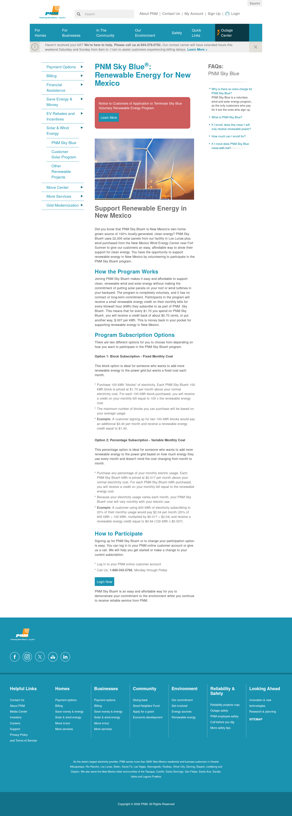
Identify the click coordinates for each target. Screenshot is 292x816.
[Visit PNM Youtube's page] (54, 656)
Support (15, 729)
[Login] (227, 13)
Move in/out (62, 723)
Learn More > (197, 49)
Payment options (65, 700)
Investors (15, 717)
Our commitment (182, 700)
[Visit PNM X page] (41, 656)
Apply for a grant (143, 711)
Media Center (18, 711)
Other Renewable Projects (61, 171)
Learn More (109, 117)
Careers (15, 723)
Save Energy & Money (59, 101)
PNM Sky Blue (63, 142)
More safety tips (220, 727)
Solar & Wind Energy (57, 130)
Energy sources (181, 711)
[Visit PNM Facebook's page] (15, 656)
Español (255, 3)
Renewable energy (184, 717)
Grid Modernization (62, 205)
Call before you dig (222, 722)
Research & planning (262, 711)
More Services (58, 196)
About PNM (17, 705)
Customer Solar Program (63, 154)
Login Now (104, 581)
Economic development (147, 717)
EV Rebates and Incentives (60, 116)
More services (64, 729)
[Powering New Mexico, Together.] (53, 11)
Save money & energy (69, 711)
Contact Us (17, 700)
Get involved (179, 705)
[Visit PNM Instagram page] (28, 656)
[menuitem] (43, 32)
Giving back (140, 700)
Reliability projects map (225, 704)
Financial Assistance (55, 87)
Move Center (57, 187)
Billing (51, 75)
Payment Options (61, 66)
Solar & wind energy (68, 717)
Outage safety (219, 710)
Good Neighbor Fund (146, 705)
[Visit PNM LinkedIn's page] (66, 656)
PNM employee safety (224, 716)
